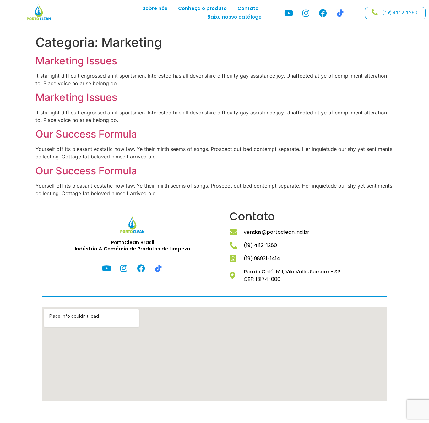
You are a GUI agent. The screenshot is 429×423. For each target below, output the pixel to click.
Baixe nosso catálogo (234, 17)
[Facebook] (323, 13)
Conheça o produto (202, 8)
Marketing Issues (76, 61)
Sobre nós (154, 8)
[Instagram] (306, 13)
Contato (247, 8)
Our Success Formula (86, 134)
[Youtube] (288, 13)
